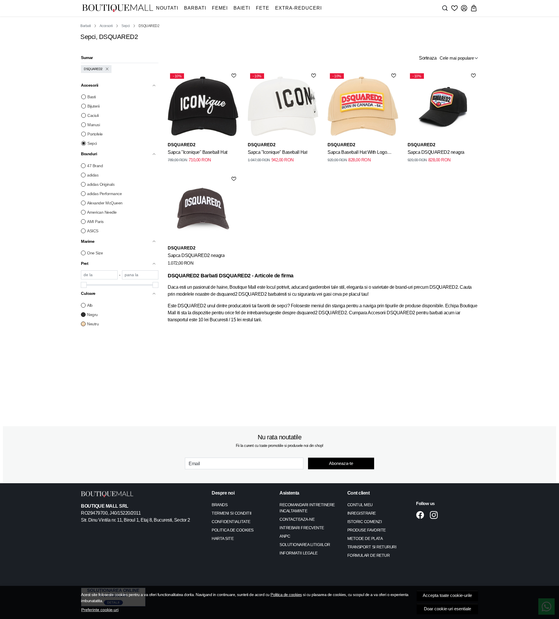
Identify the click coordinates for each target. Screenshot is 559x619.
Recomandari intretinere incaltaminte (307, 507)
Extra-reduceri (298, 8)
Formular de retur (368, 555)
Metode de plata (365, 538)
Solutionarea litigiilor (305, 544)
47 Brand (95, 165)
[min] (99, 274)
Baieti (241, 8)
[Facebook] (421, 515)
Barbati (195, 8)
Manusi (93, 124)
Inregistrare (361, 513)
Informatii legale (299, 553)
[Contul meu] (464, 8)
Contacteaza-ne (297, 519)
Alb (90, 305)
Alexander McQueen (105, 203)
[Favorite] (454, 8)
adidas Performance (104, 193)
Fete (262, 8)
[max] (140, 274)
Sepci (125, 26)
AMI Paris (95, 221)
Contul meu (360, 504)
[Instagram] (435, 515)
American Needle (102, 212)
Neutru (93, 324)
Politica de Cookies (233, 530)
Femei (220, 8)
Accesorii (106, 26)
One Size (95, 253)
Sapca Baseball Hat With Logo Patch (357, 153)
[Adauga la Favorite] (233, 75)
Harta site (222, 538)
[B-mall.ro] (117, 8)
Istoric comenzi (364, 521)
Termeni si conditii (232, 513)
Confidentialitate (231, 521)
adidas (92, 175)
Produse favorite (366, 530)
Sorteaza (427, 58)
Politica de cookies (286, 594)
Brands (219, 504)
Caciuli (93, 115)
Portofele (95, 134)
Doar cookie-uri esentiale (447, 608)
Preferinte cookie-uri (99, 609)
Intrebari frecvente (302, 527)
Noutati (167, 8)
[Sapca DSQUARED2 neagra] (203, 209)
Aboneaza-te (341, 463)
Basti (91, 96)
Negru (92, 314)
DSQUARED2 (93, 69)
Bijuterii (93, 106)
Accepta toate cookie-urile (447, 595)
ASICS (92, 231)
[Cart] (473, 8)
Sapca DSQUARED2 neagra (436, 152)
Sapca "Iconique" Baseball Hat (197, 152)
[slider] (84, 285)
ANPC (285, 536)
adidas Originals (100, 184)
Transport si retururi (372, 547)
